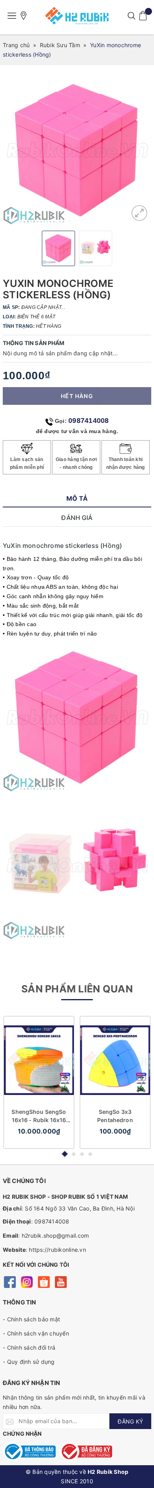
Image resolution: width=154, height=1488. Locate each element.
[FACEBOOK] (10, 1281)
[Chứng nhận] (29, 1451)
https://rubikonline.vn (57, 1249)
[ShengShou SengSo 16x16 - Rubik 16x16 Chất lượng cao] (39, 1060)
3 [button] (82, 1154)
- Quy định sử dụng (29, 1361)
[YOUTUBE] (61, 1281)
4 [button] (90, 1154)
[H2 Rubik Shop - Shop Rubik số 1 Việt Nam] (77, 15)
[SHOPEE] (44, 1281)
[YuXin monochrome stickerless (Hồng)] (139, 213)
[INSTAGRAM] (27, 1281)
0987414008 (88, 420)
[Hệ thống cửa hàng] (24, 16)
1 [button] (64, 1153)
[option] (77, 151)
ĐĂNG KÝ (130, 1421)
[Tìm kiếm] (131, 16)
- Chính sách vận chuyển (36, 1333)
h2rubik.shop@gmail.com (55, 1235)
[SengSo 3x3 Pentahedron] (115, 1060)
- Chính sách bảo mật (31, 1319)
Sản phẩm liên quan (77, 989)
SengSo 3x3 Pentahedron (115, 1115)
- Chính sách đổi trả (29, 1347)
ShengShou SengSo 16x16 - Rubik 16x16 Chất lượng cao (38, 1116)
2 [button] (73, 1154)
